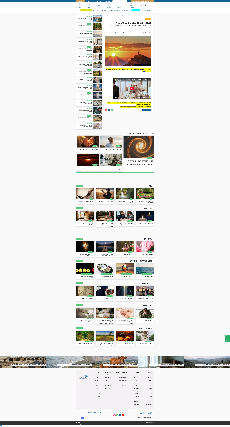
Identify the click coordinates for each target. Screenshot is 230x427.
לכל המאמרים (80, 186)
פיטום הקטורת (96, 10)
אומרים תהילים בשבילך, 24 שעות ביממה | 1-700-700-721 (142, 1)
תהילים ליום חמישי (89, 12)
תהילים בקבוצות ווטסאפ (121, 372)
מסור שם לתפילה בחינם (86, 10)
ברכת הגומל (98, 383)
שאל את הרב (117, 10)
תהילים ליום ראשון (125, 12)
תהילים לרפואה (142, 12)
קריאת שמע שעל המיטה (147, 383)
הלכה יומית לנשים (132, 107)
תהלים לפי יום (108, 372)
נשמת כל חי (110, 10)
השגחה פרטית (136, 401)
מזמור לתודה (103, 10)
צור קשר (89, 1)
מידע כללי (136, 372)
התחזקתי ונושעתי (135, 399)
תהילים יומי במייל (124, 385)
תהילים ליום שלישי (107, 12)
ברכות (99, 372)
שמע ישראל (150, 380)
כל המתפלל (137, 385)
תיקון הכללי (137, 393)
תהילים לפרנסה (133, 12)
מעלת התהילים (149, 404)
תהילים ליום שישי (109, 391)
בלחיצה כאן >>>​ (146, 71)
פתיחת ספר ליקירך (145, 10)
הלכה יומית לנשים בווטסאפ (122, 380)
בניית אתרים (81, 424)
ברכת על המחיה (97, 380)
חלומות (150, 391)
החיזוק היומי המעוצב (124, 107)
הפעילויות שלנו (107, 1)
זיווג (99, 393)
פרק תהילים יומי (148, 107)
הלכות (151, 393)
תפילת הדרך (149, 377)
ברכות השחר (98, 388)
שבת (151, 396)
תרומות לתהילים (80, 1)
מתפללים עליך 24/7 (135, 388)
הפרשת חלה (98, 396)
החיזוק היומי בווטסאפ (123, 377)
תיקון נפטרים (136, 391)
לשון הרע (150, 401)
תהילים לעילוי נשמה (125, 10)
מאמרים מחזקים (136, 404)
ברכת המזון (98, 385)
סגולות (150, 388)
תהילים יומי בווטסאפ (123, 375)
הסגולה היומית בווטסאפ (123, 383)
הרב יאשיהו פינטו (146, 110)
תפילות (150, 372)
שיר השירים (137, 380)
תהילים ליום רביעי (98, 12)
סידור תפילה (136, 396)
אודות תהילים (98, 1)
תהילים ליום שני (116, 12)
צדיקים (150, 399)
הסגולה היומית (140, 107)
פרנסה (99, 391)
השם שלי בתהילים (136, 10)
